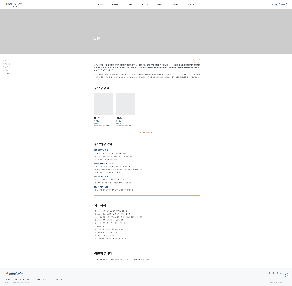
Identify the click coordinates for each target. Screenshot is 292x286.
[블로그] (269, 273)
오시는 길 (59, 279)
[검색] (270, 4)
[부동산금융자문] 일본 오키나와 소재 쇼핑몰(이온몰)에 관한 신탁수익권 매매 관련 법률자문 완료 (124, 259)
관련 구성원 (146, 133)
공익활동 (176, 4)
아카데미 (160, 4)
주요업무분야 (7, 67)
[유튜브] (273, 273)
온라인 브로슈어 (48, 279)
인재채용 (191, 4)
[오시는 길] (273, 4)
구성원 (130, 4)
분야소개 (6, 60)
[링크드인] (281, 273)
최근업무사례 (7, 73)
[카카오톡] (277, 273)
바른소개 (100, 4)
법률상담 (283, 4)
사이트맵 (29, 279)
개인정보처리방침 (18, 279)
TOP (287, 275)
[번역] (276, 4)
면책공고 (7, 279)
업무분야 (115, 4)
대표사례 (6, 70)
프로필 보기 (102, 112)
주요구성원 (6, 64)
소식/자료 (145, 4)
